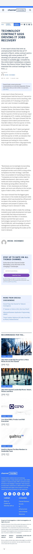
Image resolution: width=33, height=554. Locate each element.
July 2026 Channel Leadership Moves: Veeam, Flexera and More (16, 390)
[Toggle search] (30, 10)
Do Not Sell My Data (21, 543)
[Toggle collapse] (4, 549)
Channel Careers (16, 24)
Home (2, 24)
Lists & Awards (23, 511)
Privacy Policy (13, 281)
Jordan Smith (5, 364)
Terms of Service (3, 536)
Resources (22, 514)
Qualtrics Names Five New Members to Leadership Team (14, 450)
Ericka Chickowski (10, 74)
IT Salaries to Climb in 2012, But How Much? (16, 309)
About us (6, 501)
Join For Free (16, 275)
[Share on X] (26, 24)
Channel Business (8, 24)
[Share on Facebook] (24, 24)
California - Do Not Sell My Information (23, 536)
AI (19, 506)
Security (21, 504)
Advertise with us (9, 505)
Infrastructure (23, 509)
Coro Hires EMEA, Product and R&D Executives (13, 420)
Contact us (7, 503)
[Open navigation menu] (3, 10)
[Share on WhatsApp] (31, 24)
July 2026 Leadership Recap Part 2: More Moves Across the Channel (15, 360)
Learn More (5, 89)
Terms (6, 281)
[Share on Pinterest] (29, 24)
